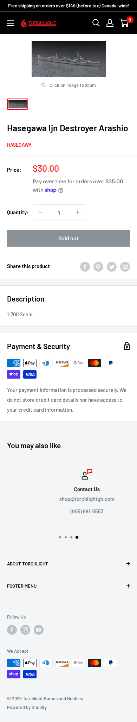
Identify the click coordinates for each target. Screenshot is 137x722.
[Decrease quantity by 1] (40, 212)
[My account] (109, 23)
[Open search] (96, 23)
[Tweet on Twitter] (112, 266)
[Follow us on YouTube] (39, 630)
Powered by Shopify (27, 707)
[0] (124, 23)
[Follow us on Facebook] (12, 630)
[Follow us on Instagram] (25, 630)
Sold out (68, 238)
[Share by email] (125, 266)
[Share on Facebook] (85, 266)
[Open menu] (10, 23)
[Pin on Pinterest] (98, 266)
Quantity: (17, 212)
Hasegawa (19, 145)
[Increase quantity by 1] (77, 212)
